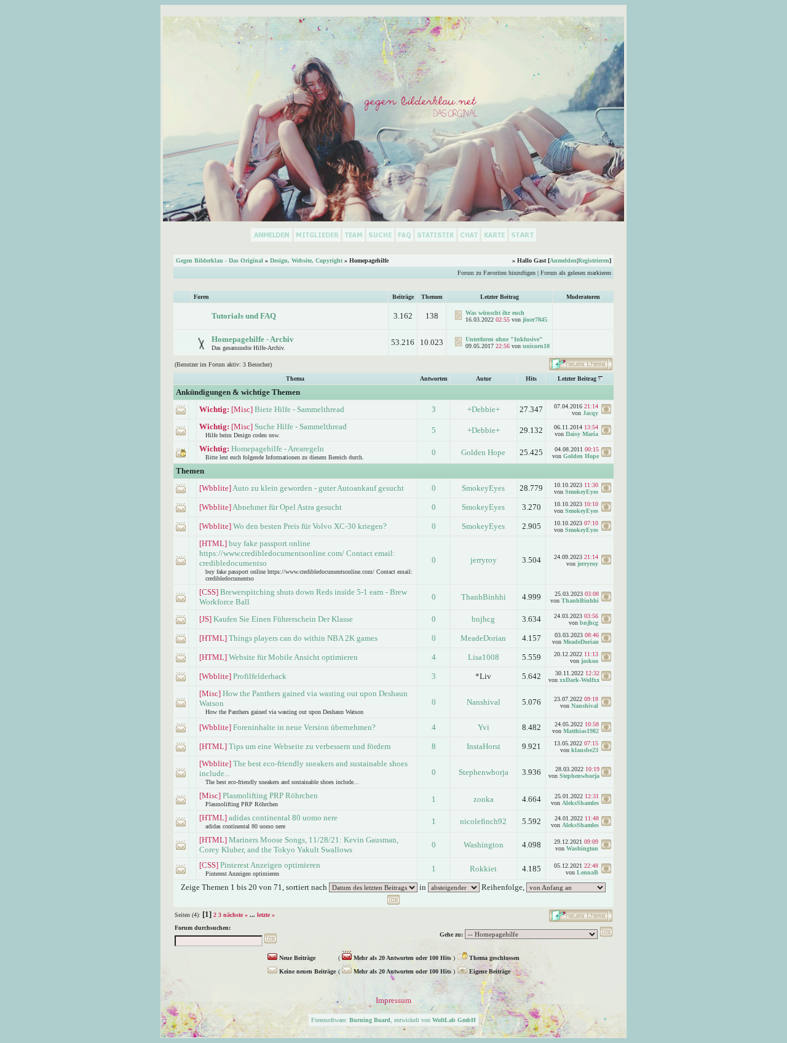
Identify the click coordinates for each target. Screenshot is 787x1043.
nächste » (235, 914)
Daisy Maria (582, 433)
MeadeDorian (483, 638)
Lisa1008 (483, 657)
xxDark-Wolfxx (579, 679)
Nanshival (483, 702)
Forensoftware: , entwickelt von (393, 1020)
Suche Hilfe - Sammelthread (301, 426)
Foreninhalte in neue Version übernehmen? (304, 727)
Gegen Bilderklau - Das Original (219, 260)
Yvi (483, 727)
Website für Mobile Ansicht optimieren (293, 657)
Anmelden (563, 260)
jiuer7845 (535, 319)
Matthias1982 (581, 731)
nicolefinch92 (483, 821)
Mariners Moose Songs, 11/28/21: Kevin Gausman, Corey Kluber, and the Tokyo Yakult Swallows (298, 844)
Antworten (434, 378)
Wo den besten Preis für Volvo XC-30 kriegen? (310, 526)
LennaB (587, 872)
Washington (484, 844)
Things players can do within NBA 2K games (303, 638)
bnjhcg (483, 619)
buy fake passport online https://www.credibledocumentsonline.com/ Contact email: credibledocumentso (297, 553)
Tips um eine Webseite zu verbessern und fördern (310, 746)
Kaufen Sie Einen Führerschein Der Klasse (283, 619)
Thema (295, 378)
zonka (483, 799)
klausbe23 (584, 750)
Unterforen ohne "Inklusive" (504, 339)
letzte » (266, 914)
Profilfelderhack (260, 676)
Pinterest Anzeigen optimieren (270, 865)
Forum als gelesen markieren (575, 272)
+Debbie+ (483, 409)
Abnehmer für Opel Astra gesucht (287, 507)
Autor (483, 378)
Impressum (393, 1000)
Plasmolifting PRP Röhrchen (270, 795)
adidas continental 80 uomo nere (283, 817)
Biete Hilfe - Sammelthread (299, 409)
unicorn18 (536, 346)
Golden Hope (483, 452)
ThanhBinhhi (483, 596)
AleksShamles (580, 802)
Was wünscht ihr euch (494, 312)
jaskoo (589, 660)
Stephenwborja (483, 772)
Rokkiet (483, 868)
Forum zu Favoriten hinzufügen (496, 272)
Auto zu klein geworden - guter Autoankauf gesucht (318, 488)
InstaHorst (483, 746)
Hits (531, 378)
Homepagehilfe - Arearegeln (277, 448)
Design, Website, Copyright (306, 260)
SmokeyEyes (483, 488)
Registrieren (593, 260)
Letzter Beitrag (577, 378)
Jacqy (590, 413)
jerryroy (483, 560)
